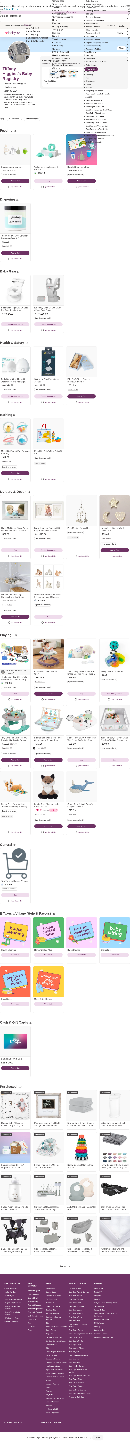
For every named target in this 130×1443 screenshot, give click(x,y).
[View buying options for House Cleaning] (15, 932)
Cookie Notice (99, 1330)
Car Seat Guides (75, 1288)
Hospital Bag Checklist (12, 1303)
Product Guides (77, 1284)
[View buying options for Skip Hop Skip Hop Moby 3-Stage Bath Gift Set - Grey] (81, 1231)
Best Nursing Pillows (76, 1348)
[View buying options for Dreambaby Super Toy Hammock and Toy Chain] (15, 577)
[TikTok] (7, 1428)
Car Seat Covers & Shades (56, 1341)
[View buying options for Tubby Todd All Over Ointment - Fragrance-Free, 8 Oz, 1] (15, 218)
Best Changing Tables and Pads (80, 1334)
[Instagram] (12, 1428)
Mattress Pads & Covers (55, 1377)
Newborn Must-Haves (53, 1296)
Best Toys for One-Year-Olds (79, 1376)
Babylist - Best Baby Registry (12, 33)
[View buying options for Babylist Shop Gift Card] (15, 1041)
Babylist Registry (34, 1291)
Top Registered (51, 1299)
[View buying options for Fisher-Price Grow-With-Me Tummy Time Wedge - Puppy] (15, 786)
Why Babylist (9, 1296)
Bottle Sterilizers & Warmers (56, 1327)
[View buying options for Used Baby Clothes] (48, 981)
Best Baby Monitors (76, 1313)
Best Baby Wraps (75, 1317)
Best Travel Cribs (75, 1379)
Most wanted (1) (15, 119)
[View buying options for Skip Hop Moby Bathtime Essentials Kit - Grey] (48, 1231)
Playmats (49, 1395)
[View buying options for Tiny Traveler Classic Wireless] (15, 863)
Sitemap (97, 1327)
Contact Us (98, 1292)
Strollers (49, 1405)
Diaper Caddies (51, 1355)
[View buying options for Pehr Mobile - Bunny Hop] (81, 510)
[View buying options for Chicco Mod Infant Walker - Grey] (48, 654)
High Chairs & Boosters (54, 1370)
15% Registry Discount (12, 1318)
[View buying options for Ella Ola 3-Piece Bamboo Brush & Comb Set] (81, 361)
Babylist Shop (33, 1302)
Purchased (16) (32, 119)
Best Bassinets (74, 1321)
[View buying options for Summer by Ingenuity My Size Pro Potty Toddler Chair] (15, 290)
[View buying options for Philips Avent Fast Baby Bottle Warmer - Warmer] (15, 1189)
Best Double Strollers (76, 1341)
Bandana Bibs (51, 1310)
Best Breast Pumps (76, 1330)
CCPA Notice (99, 1323)
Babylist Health (33, 1298)
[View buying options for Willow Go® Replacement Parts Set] (48, 149)
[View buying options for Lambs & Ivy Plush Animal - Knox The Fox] (48, 786)
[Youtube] (35, 1428)
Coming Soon (51, 1292)
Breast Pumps (51, 1330)
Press (30, 1330)
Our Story (31, 1327)
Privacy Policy (11, 9)
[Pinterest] (24, 1428)
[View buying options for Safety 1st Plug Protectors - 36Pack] (48, 361)
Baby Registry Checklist (13, 1299)
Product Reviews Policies (103, 1337)
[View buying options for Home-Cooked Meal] (48, 932)
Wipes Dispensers (52, 1413)
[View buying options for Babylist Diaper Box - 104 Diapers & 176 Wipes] (15, 1147)
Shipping (97, 1296)
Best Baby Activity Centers (79, 1292)
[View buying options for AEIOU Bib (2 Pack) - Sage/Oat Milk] (81, 1189)
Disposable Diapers (53, 1359)
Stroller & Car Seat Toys (55, 1398)
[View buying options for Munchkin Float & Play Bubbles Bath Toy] (15, 433)
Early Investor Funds (35, 1316)
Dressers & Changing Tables (56, 1362)
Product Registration (101, 1319)
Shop (48, 1284)
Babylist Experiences (35, 1309)
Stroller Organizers (52, 1402)
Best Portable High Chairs (78, 1355)
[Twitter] (29, 1428)
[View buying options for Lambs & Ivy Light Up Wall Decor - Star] (115, 510)
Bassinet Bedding (52, 1313)
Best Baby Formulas (76, 1306)
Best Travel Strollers (76, 1383)
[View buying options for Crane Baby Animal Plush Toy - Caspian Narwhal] (81, 786)
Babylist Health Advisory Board (105, 1303)
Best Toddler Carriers (76, 1366)
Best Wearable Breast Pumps (80, 1393)
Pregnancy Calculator (77, 1397)
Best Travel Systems (76, 1386)
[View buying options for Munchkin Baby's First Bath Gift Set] (48, 433)
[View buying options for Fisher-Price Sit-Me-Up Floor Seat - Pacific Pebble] (48, 1147)
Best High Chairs (75, 1344)
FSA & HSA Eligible (53, 1306)
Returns (97, 1299)
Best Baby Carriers (76, 1299)
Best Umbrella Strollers (77, 1390)
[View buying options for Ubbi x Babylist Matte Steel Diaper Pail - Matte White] (115, 1105)
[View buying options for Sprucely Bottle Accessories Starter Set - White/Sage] (48, 1189)
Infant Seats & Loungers (55, 1373)
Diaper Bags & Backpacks (55, 1352)
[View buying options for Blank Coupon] (81, 932)
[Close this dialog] (0, 2)
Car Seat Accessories (54, 1337)
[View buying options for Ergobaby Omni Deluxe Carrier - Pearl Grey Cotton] (48, 290)
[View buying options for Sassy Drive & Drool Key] (115, 654)
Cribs (48, 1348)
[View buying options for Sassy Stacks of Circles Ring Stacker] (81, 1147)
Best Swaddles (74, 1362)
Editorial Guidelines (101, 1334)
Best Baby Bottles (75, 1296)
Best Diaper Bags (75, 1337)
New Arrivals (50, 1288)
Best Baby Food (75, 1303)
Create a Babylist (10, 1288)
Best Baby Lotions (75, 1310)
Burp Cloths (50, 1334)
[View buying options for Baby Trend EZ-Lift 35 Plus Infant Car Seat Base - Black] (115, 1189)
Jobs (29, 1323)
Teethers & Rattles (52, 1409)
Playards (49, 1391)
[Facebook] (18, 1428)
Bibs (47, 1323)
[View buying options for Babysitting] (115, 932)
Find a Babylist (9, 1292)
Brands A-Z (50, 1303)
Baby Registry (12, 1284)
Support (98, 1284)
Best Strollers (74, 1359)
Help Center (98, 1288)
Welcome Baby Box (11, 1322)
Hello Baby (32, 1319)
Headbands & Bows (53, 1366)
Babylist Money (33, 1294)
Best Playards (74, 1352)
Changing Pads (51, 1344)
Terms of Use (99, 1306)
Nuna (48, 1387)
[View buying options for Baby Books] (15, 981)
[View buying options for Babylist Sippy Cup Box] (15, 149)
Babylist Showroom (35, 1305)
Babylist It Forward (35, 1312)
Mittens (48, 1380)
